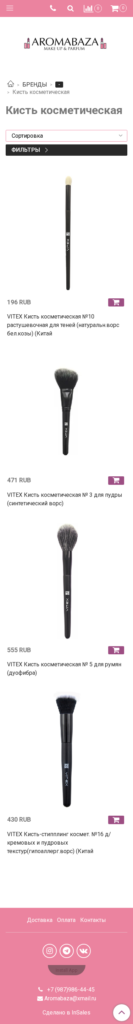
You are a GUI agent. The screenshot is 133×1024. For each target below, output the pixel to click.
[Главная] (10, 84)
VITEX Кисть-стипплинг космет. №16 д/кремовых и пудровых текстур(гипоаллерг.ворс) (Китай (59, 843)
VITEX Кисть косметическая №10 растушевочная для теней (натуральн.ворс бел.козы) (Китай (63, 325)
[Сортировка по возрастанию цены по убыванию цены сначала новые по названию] (66, 136)
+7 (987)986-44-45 (70, 989)
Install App (66, 970)
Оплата (66, 920)
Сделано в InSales (66, 1013)
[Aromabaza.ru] (66, 42)
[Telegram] (67, 951)
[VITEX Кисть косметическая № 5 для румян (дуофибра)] (66, 581)
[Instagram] (50, 951)
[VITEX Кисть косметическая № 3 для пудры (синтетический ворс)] (66, 411)
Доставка (39, 920)
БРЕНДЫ (34, 84)
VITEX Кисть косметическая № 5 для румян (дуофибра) (64, 668)
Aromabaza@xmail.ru (70, 998)
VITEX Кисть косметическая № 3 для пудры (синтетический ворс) (64, 499)
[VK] (84, 951)
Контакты (93, 920)
